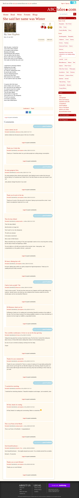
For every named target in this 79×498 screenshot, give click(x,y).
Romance (61, 75)
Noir (74, 62)
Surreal (66, 78)
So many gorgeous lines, (12, 170)
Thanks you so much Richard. (15, 462)
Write (19, 14)
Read (13, 14)
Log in (6, 117)
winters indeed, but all (11, 129)
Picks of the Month (64, 107)
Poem (32, 108)
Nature (69, 62)
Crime (67, 39)
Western (69, 85)
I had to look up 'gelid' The (12, 285)
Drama (72, 39)
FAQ (21, 489)
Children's (61, 39)
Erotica (61, 43)
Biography (61, 24)
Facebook (27, 112)
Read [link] (60, 92)
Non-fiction (69, 24)
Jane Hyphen (13, 34)
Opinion (61, 65)
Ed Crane (18, 335)
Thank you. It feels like (13, 148)
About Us (22, 487)
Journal (61, 59)
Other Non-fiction (63, 69)
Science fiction (69, 75)
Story (69, 30)
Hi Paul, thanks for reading (14, 404)
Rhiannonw (18, 287)
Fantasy (66, 43)
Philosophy (72, 69)
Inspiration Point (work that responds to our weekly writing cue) (67, 54)
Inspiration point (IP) (64, 101)
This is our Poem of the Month (13, 424)
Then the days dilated (11, 219)
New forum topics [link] (64, 115)
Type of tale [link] (62, 18)
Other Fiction (68, 65)
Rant (67, 72)
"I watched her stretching (12, 386)
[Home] (39, 9)
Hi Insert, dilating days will (12, 261)
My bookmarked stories (65, 111)
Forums (27, 14)
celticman (18, 132)
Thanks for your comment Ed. (15, 359)
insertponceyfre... (19, 221)
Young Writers (62, 88)
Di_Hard (17, 172)
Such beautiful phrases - (12, 446)
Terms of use (37, 487)
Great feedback (63, 105)
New (60, 95)
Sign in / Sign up (65, 3)
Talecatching (62, 82)
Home (5, 14)
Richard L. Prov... (19, 448)
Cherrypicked (62, 97)
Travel (68, 82)
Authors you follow (64, 109)
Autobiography (63, 36)
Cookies (36, 491)
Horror (71, 46)
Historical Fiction (63, 46)
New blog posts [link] (63, 119)
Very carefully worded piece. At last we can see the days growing (23, 333)
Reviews (72, 72)
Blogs (35, 14)
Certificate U (26, 108)
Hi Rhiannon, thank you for (14, 307)
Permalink (7, 132)
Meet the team (23, 491)
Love (66, 59)
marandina (18, 388)
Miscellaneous (62, 62)
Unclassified (62, 85)
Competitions (62, 103)
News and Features (64, 99)
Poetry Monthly (63, 30)
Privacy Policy (37, 489)
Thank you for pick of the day (15, 195)
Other (60, 27)
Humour (61, 49)
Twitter (30, 112)
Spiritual (61, 78)
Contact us (22, 493)
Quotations (62, 72)
